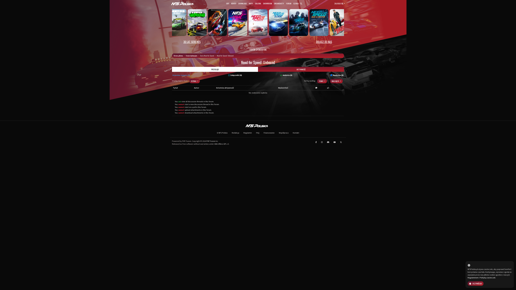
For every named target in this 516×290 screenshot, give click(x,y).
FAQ (257, 133)
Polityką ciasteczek (487, 277)
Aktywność (301, 69)
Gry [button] (227, 3)
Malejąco (335, 81)
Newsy (233, 3)
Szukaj (296, 3)
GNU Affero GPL (220, 144)
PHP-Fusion (210, 141)
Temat (321, 81)
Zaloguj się (338, 3)
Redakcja (235, 133)
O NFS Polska (222, 133)
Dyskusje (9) (338, 75)
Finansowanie (269, 133)
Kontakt (296, 133)
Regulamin (247, 133)
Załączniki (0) (236, 75)
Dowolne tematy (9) (181, 75)
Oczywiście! (477, 283)
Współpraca (284, 133)
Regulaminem (473, 277)
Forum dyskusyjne (191, 55)
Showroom (267, 3)
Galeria (258, 3)
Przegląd (215, 69)
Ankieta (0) (287, 75)
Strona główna (178, 55)
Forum (288, 3)
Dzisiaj (194, 81)
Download (242, 3)
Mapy (251, 3)
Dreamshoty (279, 3)
